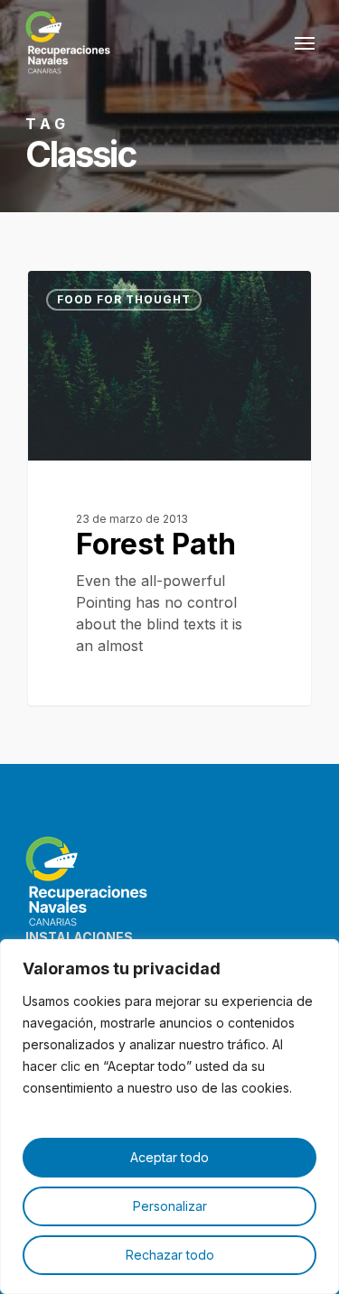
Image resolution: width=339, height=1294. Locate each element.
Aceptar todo (169, 1157)
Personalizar (170, 1206)
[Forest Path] (169, 487)
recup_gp (89, 291)
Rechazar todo (170, 1254)
